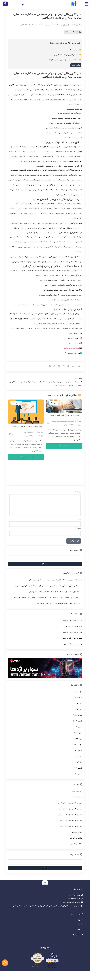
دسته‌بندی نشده (68, 421)
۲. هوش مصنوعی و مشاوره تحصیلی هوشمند (62, 59)
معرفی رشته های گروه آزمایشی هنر (71, 826)
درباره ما (80, 925)
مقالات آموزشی (51, 25)
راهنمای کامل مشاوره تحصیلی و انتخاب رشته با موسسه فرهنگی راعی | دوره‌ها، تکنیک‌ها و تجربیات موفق (48, 586)
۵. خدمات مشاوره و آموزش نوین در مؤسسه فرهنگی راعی (62, 133)
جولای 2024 (78, 727)
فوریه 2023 (78, 739)
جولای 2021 (78, 774)
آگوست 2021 (78, 768)
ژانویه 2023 (78, 744)
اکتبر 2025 (78, 709)
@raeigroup (68, 348)
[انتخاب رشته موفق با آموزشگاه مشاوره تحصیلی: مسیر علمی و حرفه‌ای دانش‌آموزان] (64, 406)
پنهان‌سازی (55, 43)
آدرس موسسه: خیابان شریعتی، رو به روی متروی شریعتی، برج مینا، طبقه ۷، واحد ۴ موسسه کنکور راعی (46, 906)
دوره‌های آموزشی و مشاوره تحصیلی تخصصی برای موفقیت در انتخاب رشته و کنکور (55, 592)
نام (79, 519)
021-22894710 (74, 343)
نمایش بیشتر (75, 65)
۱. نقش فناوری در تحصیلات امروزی (66, 55)
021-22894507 (74, 338)
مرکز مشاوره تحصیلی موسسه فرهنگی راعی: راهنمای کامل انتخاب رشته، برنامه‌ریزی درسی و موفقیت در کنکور (48, 597)
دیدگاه (78, 492)
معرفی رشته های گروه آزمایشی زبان (71, 820)
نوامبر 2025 (78, 703)
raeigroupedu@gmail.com (71, 902)
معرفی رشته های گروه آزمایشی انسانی (70, 803)
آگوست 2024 (77, 721)
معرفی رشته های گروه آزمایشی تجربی (70, 809)
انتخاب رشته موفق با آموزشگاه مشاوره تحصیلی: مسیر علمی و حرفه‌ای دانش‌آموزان (49, 415)
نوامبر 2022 (78, 756)
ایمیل (78, 528)
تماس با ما (79, 920)
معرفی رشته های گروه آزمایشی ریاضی (70, 814)
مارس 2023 (78, 733)
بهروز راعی (78, 378)
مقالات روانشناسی (76, 844)
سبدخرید (80, 930)
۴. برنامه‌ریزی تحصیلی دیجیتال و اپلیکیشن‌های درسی (63, 128)
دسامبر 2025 (78, 697)
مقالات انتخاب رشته (38, 25)
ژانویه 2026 (78, 692)
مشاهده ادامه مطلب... (64, 446)
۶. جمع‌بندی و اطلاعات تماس (72, 138)
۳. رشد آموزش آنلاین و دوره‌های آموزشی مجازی (65, 123)
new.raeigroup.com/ (72, 353)
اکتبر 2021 (79, 762)
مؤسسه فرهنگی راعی (75, 99)
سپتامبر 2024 (77, 715)
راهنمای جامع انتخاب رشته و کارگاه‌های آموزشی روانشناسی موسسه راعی (59, 603)
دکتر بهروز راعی (66, 620)
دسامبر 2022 (78, 750)
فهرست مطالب (73, 50)
